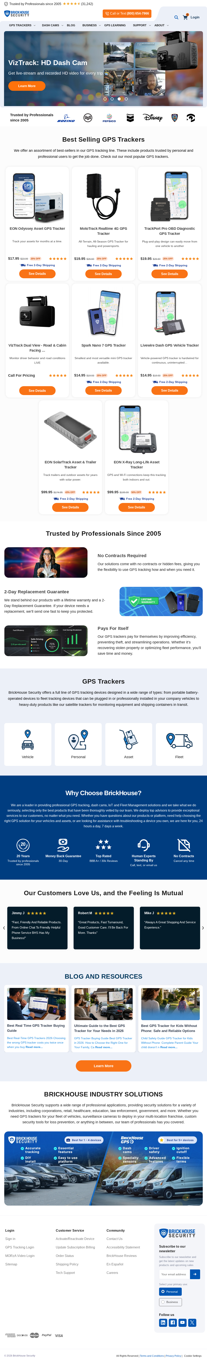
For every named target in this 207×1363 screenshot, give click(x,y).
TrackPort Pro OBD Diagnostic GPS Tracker (169, 231)
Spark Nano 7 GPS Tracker (103, 345)
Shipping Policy (67, 1264)
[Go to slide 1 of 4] (105, 98)
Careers (112, 1272)
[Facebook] (173, 1322)
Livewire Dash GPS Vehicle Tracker (169, 345)
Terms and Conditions (152, 1356)
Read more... (34, 1047)
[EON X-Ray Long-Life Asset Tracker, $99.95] (136, 430)
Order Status (65, 1256)
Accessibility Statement (123, 1247)
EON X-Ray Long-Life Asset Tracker (136, 464)
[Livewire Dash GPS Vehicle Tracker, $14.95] (169, 313)
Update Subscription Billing (75, 1247)
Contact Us (115, 1239)
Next (203, 928)
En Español (115, 1264)
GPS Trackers (103, 681)
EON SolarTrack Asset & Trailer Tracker (70, 464)
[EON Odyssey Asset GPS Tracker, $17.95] (37, 196)
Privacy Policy (173, 1356)
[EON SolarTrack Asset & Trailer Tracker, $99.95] (70, 430)
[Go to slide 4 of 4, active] (126, 98)
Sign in (10, 1239)
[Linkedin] (163, 1322)
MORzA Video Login (20, 1256)
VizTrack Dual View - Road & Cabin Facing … (37, 347)
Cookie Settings (193, 1356)
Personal (172, 1291)
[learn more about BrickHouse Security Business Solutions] (103, 1168)
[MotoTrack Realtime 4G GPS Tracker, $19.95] (103, 196)
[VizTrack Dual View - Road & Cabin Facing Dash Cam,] (37, 313)
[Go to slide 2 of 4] (112, 98)
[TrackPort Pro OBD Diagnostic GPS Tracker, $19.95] (169, 196)
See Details (70, 507)
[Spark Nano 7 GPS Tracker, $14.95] (103, 313)
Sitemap (11, 1264)
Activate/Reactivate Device (75, 1239)
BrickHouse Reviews (122, 1256)
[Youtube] (182, 1322)
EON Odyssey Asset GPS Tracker (37, 229)
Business (172, 1302)
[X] (192, 1322)
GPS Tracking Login (19, 1247)
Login (195, 17)
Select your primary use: (173, 1284)
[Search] (175, 17)
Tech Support (65, 1272)
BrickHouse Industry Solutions (103, 1094)
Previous (4, 928)
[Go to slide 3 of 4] (119, 98)
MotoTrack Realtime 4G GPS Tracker (103, 231)
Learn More (27, 85)
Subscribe (195, 1274)
